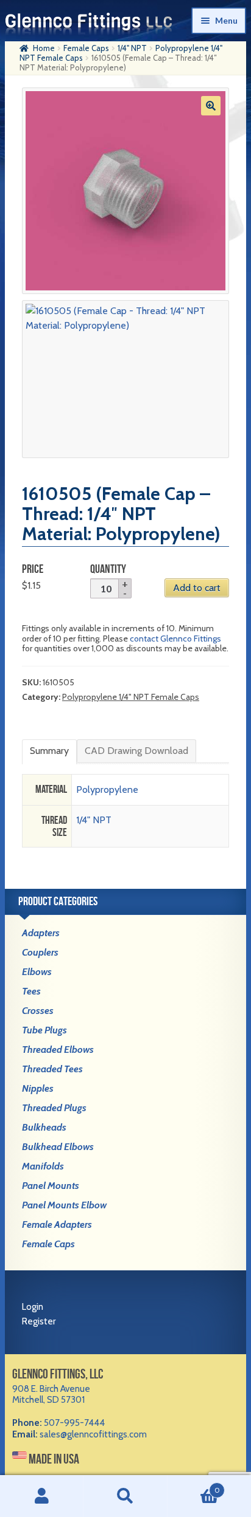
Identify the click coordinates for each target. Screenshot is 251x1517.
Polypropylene (107, 789)
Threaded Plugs (54, 1108)
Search (125, 1496)
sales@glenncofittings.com (93, 1434)
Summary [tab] (49, 750)
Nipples (38, 1088)
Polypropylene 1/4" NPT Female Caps (130, 696)
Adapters (41, 933)
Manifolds (43, 1166)
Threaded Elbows (58, 1049)
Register (38, 1321)
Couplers (40, 952)
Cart (194, 1486)
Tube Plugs (44, 1030)
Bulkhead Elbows (58, 1146)
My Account (41, 1496)
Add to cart (197, 588)
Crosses (38, 1010)
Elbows (37, 972)
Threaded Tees (52, 1069)
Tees (31, 991)
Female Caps (86, 48)
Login (32, 1306)
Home (44, 48)
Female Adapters (57, 1224)
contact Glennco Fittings (175, 638)
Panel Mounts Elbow (64, 1205)
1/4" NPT (132, 48)
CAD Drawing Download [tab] (136, 750)
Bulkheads (44, 1127)
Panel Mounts (50, 1185)
